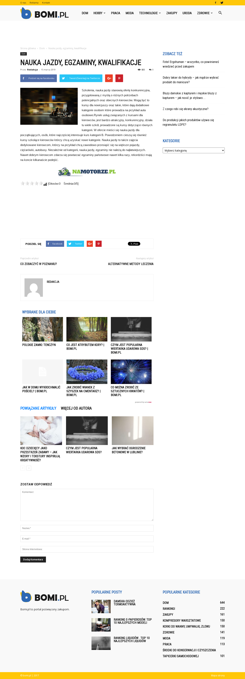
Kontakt (46, 2)
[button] (220, 13)
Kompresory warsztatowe (182, 620)
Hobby (97, 13)
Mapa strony (218, 675)
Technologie (148, 13)
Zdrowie (203, 13)
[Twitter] (222, 2)
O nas (23, 2)
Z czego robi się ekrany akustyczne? (185, 109)
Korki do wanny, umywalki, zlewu (186, 626)
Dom (85, 13)
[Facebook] (215, 2)
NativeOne (86, 402)
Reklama (34, 2)
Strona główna (28, 48)
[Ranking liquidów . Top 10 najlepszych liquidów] (101, 643)
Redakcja (32, 69)
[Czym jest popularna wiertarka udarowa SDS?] (87, 430)
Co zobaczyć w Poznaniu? (38, 264)
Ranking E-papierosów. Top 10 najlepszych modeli (133, 621)
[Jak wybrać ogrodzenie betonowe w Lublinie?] (133, 430)
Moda (130, 13)
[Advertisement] (122, 33)
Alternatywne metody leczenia (131, 264)
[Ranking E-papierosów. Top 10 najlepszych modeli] (101, 625)
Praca (115, 13)
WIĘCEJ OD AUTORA (76, 408)
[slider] (31, 183)
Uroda (187, 13)
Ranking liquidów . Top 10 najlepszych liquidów (132, 639)
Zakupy (171, 13)
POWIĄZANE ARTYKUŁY (38, 408)
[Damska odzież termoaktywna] (101, 606)
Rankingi (169, 609)
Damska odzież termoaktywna (125, 602)
